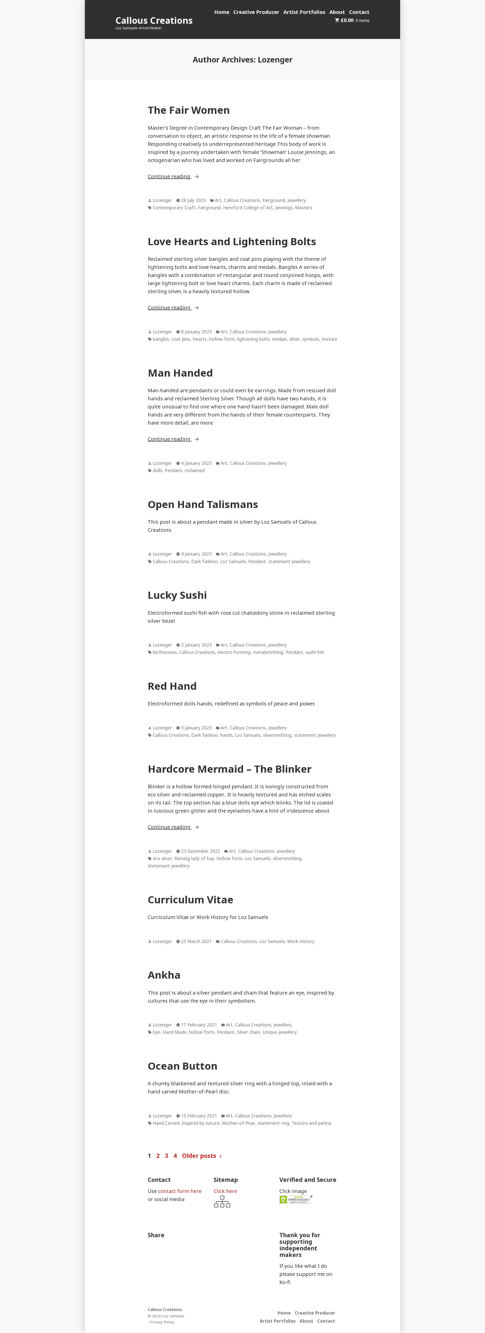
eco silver (162, 858)
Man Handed (180, 373)
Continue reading (180, 176)
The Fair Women (189, 110)
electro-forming (234, 652)
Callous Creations (154, 20)
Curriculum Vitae (190, 899)
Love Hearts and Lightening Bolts (232, 241)
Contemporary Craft (174, 207)
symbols (310, 339)
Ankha (164, 975)
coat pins (180, 339)
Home (221, 12)
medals (279, 339)
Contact (359, 12)
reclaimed (195, 470)
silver (294, 339)
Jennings (284, 207)
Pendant (173, 470)
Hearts (199, 339)
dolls (157, 470)
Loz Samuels (233, 561)
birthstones (165, 652)
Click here (225, 1191)
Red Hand (172, 686)
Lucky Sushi (177, 595)
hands (226, 735)
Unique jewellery (279, 1032)
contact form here (180, 1191)
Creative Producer (256, 12)
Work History (300, 941)
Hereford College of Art (248, 207)
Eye (156, 1032)
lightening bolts (253, 339)
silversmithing (277, 735)
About (337, 12)
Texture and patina (311, 1123)
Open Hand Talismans (203, 504)
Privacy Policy (162, 1321)
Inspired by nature (201, 1123)
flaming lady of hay (194, 858)
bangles (161, 339)
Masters (303, 207)
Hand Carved (166, 1123)
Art (218, 200)
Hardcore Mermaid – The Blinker (229, 769)
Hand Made (174, 1032)
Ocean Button (182, 1066)
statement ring (273, 1123)
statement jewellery (289, 561)
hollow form (222, 339)
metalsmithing (268, 652)
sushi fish (315, 652)
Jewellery (296, 200)
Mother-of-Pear (238, 1123)
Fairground (273, 200)
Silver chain (248, 1032)
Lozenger (162, 200)
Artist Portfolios (304, 12)
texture (329, 339)
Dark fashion (204, 561)
